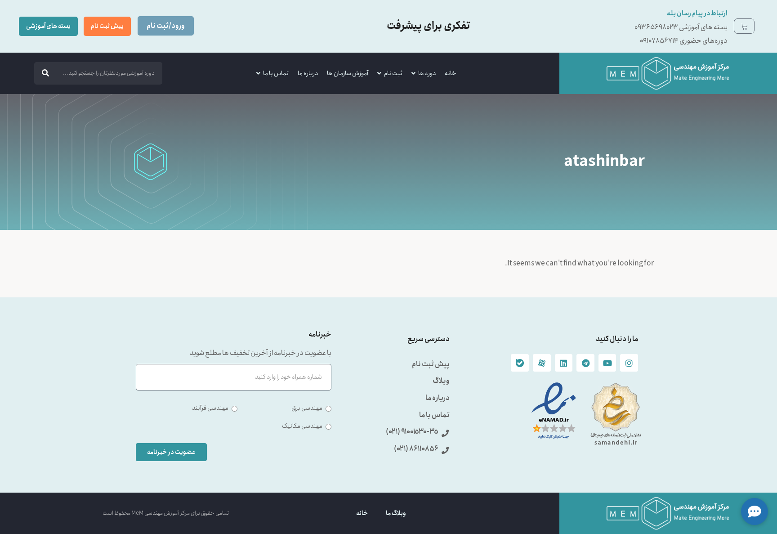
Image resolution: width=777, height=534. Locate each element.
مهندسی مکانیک (302, 426)
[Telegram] (585, 363)
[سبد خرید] (744, 26)
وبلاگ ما (396, 513)
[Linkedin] (564, 363)
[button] (754, 511)
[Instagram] (629, 363)
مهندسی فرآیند (210, 408)
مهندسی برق (306, 408)
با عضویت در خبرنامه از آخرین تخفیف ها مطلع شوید (260, 354)
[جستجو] (45, 73)
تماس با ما (276, 73)
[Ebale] (520, 363)
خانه (450, 73)
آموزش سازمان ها (347, 73)
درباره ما (308, 73)
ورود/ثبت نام (166, 25)
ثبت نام (393, 73)
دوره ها (427, 73)
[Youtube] (607, 363)
